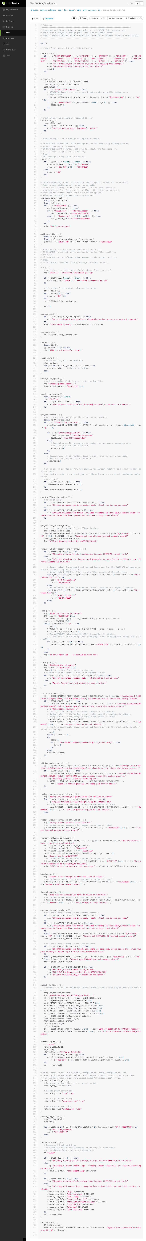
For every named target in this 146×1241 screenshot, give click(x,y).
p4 (84, 10)
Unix (79, 10)
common (92, 10)
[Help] (132, 4)
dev (65, 10)
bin (99, 10)
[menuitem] (13, 10)
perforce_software (48, 10)
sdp (59, 10)
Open (95, 18)
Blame (84, 18)
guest (35, 10)
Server (72, 10)
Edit (104, 18)
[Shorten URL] (74, 18)
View (36, 18)
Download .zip (116, 18)
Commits (48, 18)
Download (134, 18)
